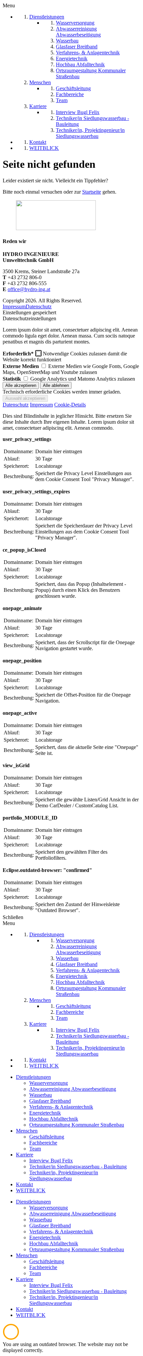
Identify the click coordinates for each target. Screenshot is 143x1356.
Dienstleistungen (33, 1077)
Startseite (91, 192)
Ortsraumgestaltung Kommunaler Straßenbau (76, 1125)
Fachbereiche (43, 1142)
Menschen (27, 1131)
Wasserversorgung (48, 1083)
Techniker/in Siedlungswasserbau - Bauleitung (78, 1166)
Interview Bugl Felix (51, 1160)
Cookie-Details (70, 404)
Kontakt (24, 1184)
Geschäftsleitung (46, 1137)
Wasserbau (40, 1095)
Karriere (24, 1154)
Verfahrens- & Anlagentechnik (61, 1107)
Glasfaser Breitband (50, 1101)
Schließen (13, 917)
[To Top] (11, 1338)
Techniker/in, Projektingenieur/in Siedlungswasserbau (63, 1175)
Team (35, 1148)
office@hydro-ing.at (29, 289)
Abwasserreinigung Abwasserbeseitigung (72, 1089)
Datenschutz (39, 306)
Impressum (14, 306)
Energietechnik (45, 1113)
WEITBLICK (31, 1190)
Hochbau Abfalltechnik (53, 1119)
